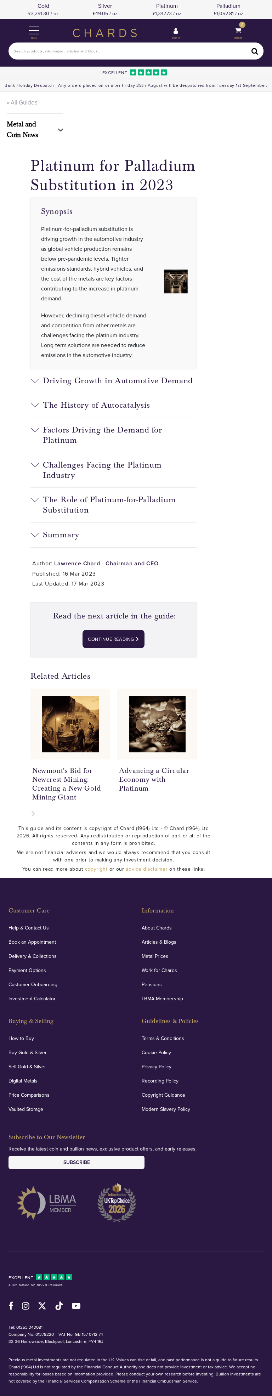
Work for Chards (159, 970)
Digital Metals (23, 1080)
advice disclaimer (147, 868)
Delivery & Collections (32, 956)
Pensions (152, 984)
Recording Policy (160, 1080)
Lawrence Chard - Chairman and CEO (106, 563)
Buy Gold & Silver (27, 1052)
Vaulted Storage (25, 1109)
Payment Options (27, 970)
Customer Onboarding (32, 984)
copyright (96, 868)
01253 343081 (29, 1327)
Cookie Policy (156, 1052)
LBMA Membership (162, 998)
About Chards (157, 927)
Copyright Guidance (163, 1094)
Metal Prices (155, 956)
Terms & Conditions (163, 1038)
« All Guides (22, 102)
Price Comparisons (29, 1094)
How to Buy (21, 1038)
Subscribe (76, 1162)
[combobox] (136, 51)
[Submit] (255, 51)
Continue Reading (111, 639)
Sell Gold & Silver (27, 1066)
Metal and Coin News (22, 129)
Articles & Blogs (159, 941)
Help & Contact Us (28, 927)
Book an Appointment (32, 941)
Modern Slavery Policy (166, 1109)
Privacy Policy (156, 1066)
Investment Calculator (32, 998)
